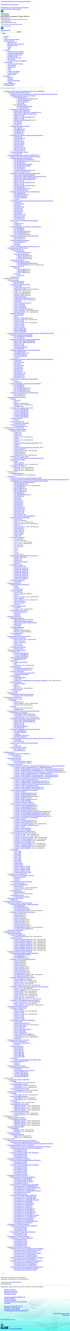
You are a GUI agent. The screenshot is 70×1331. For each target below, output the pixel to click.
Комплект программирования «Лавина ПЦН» (27, 1059)
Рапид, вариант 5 (19, 599)
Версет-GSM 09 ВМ (20, 331)
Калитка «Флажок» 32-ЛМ (22, 868)
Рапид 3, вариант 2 (19, 596)
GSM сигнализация (13, 280)
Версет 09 (17, 470)
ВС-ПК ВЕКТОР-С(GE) (21, 907)
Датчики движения (16, 590)
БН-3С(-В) (17, 400)
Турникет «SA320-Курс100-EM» (23, 810)
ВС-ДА (16, 316)
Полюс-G (17, 587)
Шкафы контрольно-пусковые (19, 1104)
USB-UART (17, 679)
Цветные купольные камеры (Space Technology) (25, 1152)
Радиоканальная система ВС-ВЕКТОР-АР (16, 1310)
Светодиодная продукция (11, 39)
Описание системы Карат (15, 54)
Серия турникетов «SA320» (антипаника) (23, 804)
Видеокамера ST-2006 (20, 1174)
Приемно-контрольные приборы (17, 429)
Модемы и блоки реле (17, 266)
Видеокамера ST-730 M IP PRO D (24, 1204)
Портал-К (17, 878)
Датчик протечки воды (21, 426)
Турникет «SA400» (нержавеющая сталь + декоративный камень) (33, 767)
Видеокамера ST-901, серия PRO (23, 1181)
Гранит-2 (17, 437)
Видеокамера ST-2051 (20, 1149)
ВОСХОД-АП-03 (19, 144)
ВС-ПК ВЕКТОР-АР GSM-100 (23, 164)
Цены (5, 38)
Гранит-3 (17, 438)
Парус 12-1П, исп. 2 (20, 642)
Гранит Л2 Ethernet (16, 938)
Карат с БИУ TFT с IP (20, 985)
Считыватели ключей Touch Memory (21, 881)
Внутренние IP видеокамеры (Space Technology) (25, 1184)
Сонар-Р (16, 199)
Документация (12, 65)
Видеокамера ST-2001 (20, 1157)
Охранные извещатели (14, 583)
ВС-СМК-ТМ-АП (19, 129)
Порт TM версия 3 (19, 883)
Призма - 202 (18, 560)
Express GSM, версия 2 (21, 287)
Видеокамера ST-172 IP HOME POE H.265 (26, 1215)
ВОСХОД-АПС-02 (19, 149)
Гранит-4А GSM (19, 322)
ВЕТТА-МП (21, 269)
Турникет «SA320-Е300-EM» (22, 807)
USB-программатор (20, 677)
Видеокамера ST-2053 (20, 1151)
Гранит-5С (17, 915)
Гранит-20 (17, 452)
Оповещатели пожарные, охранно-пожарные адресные (27, 135)
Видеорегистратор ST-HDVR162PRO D (26, 1256)
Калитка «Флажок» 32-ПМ (22, 866)
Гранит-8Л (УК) (19, 994)
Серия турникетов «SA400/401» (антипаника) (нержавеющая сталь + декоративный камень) (38, 765)
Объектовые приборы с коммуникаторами (20, 903)
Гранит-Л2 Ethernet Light (21, 936)
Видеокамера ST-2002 (20, 1155)
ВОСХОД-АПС (18, 146)
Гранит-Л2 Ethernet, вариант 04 (23, 944)
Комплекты (14, 900)
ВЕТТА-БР (21, 103)
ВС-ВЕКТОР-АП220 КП (25, 106)
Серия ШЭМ (14, 1128)
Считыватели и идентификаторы (17, 874)
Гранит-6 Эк (18, 433)
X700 (15, 292)
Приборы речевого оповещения (20, 517)
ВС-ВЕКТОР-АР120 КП (21, 159)
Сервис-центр (12, 74)
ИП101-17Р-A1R (19, 181)
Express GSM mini (19, 312)
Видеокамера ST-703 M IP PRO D (24, 1213)
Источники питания (10, 1294)
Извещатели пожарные (11, 1292)
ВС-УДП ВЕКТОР (19, 188)
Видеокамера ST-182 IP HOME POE (24, 1209)
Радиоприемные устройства (19, 712)
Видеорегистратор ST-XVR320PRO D (25, 1259)
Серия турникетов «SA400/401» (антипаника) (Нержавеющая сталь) (31, 778)
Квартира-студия (12, 45)
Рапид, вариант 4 (19, 598)
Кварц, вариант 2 (19, 464)
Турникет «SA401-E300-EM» (22, 799)
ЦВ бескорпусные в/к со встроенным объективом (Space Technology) (31, 1146)
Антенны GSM (15, 651)
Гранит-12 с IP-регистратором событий (25, 447)
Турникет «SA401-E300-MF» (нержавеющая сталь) (29, 788)
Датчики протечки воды (18, 424)
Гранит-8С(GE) (18, 922)
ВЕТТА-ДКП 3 (22, 258)
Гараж (9, 47)
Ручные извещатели (17, 633)
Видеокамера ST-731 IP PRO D (23, 1207)
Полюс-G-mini (18, 589)
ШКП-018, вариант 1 (20, 1108)
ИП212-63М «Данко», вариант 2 (23, 621)
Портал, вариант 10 (20, 877)
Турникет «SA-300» (20, 834)
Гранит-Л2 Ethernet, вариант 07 (23, 948)
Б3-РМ (16, 223)
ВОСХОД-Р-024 (19, 204)
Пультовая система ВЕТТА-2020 (13, 1306)
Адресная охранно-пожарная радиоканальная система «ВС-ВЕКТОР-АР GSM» (31, 333)
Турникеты (7, 1303)
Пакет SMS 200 (18, 1049)
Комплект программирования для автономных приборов (31, 680)
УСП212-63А (18, 475)
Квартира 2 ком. (12, 42)
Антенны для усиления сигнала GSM (22, 408)
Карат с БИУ (18, 1082)
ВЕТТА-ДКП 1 (22, 255)
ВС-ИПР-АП (18, 121)
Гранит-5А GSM (19, 324)
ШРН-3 (16, 1137)
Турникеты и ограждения (15, 764)
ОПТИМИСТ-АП (19, 130)
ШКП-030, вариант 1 (20, 1110)
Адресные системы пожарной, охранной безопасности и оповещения (24, 91)
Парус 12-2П (18, 644)
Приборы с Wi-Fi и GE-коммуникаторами (23, 912)
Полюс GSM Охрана (20, 296)
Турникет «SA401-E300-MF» (22, 801)
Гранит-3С (17, 913)
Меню (4, 33)
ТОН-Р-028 (17, 202)
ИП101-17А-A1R (19, 115)
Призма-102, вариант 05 (21, 574)
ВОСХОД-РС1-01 (19, 216)
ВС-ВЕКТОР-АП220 (20, 105)
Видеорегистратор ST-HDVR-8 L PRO (25, 1270)
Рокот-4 (16, 528)
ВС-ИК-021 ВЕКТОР (20, 196)
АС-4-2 (16, 552)
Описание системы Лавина (15, 53)
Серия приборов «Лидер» (15, 698)
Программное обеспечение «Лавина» (18, 1040)
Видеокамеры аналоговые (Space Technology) (21, 1145)
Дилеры (10, 82)
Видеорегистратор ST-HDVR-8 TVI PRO (26, 1268)
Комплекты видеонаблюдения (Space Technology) (22, 1140)
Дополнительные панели (21, 254)
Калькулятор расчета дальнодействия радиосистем (25, 156)
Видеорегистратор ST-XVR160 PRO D (25, 1254)
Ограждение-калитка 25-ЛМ (22, 872)
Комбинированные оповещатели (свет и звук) (24, 555)
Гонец (16, 586)
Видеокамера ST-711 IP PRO (22, 1192)
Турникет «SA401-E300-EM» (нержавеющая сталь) (29, 787)
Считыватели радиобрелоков (19, 884)
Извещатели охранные (10, 1291)
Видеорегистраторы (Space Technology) (19, 1247)
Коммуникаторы (16, 666)
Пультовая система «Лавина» (12, 931)
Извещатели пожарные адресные (20, 109)
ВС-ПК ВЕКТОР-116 (20, 161)
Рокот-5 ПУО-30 (19, 531)
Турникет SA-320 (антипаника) (23, 805)
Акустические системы (18, 537)
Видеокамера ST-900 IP (21, 1183)
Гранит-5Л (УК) (19, 992)
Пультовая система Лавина (12, 1309)
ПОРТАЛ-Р (17, 225)
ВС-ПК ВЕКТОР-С (20, 162)
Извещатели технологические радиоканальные (24, 235)
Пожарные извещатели (14, 616)
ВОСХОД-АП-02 (19, 143)
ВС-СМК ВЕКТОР (19, 193)
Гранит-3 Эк (18, 432)
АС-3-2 (16, 546)
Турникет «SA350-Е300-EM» (22, 820)
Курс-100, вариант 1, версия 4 (23, 761)
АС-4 (15, 551)
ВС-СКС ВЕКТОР (19, 234)
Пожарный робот (13, 692)
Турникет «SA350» (19, 819)
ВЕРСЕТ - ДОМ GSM (20, 318)
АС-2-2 (16, 540)
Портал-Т (17, 1064)
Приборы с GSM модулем (18, 1008)
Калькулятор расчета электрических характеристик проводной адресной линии (34, 94)
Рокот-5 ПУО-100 (19, 529)
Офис (9, 48)
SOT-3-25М (17, 860)
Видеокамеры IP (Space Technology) (18, 1175)
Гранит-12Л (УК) (19, 995)
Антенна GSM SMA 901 (21, 409)
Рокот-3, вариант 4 (19, 526)
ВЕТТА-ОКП (22, 252)
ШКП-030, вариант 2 (20, 1125)
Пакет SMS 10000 (19, 1056)
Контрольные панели (17, 249)
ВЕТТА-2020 (11, 59)
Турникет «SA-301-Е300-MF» (23, 843)
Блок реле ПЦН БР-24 (20, 662)
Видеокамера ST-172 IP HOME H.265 (25, 1196)
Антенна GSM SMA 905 (21, 412)
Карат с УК (17, 997)
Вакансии (11, 1)
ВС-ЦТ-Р (17, 239)
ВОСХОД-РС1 (18, 213)
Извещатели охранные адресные (20, 126)
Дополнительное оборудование (20, 240)
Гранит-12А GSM (19, 327)
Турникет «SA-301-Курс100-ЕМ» (24, 837)
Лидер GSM (17, 756)
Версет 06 (17, 469)
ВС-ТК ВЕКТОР (19, 229)
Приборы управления (17, 473)
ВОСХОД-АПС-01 (19, 147)
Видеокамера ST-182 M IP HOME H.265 (26, 1221)
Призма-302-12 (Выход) (21, 561)
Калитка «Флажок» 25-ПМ (22, 869)
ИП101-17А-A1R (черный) (22, 117)
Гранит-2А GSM (19, 319)
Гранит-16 (17, 449)
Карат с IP (17, 983)
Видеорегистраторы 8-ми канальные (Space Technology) (27, 1267)
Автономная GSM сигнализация (20, 284)
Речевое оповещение (10, 1300)
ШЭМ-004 (17, 1129)
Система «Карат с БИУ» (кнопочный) (18, 1079)
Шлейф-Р (17, 659)
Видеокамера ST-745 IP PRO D (23, 1222)
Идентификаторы (16, 890)
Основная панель (19, 251)
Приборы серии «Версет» (18, 465)
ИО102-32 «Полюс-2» (20, 612)
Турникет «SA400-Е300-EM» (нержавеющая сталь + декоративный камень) (36, 769)
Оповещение (11, 476)
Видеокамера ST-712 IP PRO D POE (24, 1189)
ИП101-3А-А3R (19, 631)
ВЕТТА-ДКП (22, 100)
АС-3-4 (16, 549)
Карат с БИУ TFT (19, 1094)
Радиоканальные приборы (22, 261)
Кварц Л (16, 988)
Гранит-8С (17, 916)
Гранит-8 (17, 444)
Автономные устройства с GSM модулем (23, 1020)
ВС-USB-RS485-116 (20, 242)
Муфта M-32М (18, 863)
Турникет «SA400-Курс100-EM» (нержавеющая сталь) (30, 784)
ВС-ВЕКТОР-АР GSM (14, 57)
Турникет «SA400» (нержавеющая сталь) (26, 779)
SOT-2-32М (17, 852)
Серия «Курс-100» (16, 759)
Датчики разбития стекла (18, 606)
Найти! (19, 31)
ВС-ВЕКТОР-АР (12, 56)
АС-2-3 (16, 542)
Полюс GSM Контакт (20, 307)
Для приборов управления (18, 1119)
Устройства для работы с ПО (19, 1061)
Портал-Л (17, 1062)
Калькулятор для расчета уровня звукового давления (26, 478)
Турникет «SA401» (19, 797)
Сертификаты (12, 67)
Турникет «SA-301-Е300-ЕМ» (23, 840)
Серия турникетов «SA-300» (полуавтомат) (23, 832)
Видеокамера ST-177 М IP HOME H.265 (26, 1186)
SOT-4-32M (17, 861)
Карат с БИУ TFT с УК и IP (22, 1005)
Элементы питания (16, 418)
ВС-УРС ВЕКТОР (23, 101)
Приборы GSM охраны (17, 313)
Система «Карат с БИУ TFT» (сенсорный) (20, 1091)
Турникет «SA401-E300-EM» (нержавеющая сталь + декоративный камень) (36, 775)
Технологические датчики (18, 747)
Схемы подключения (14, 71)
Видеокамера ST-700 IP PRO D (23, 1206)
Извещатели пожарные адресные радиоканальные (25, 173)
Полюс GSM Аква (19, 304)
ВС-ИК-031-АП (19, 132)
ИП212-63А (17, 624)
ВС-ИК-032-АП (19, 133)
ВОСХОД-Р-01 (18, 208)
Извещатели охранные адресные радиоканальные (25, 191)
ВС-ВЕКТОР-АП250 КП (25, 98)
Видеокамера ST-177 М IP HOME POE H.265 (27, 1187)
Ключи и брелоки (16, 682)
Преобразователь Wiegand (21, 896)
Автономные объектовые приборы (18, 1006)
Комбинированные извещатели (20, 584)
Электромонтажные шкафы (16, 1126)
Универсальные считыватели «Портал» (22, 875)
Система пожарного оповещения (17, 60)
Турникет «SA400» (19, 791)
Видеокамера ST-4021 (20, 1169)
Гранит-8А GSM (19, 325)
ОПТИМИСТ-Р (18, 194)
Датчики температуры (17, 421)
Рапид (16, 592)
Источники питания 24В (18, 647)
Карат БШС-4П (18, 1087)
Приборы (13, 700)
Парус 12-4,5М (18, 645)
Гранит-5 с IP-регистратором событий (25, 443)
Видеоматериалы (9, 85)
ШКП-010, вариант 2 (20, 1122)
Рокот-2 (16, 520)
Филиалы (10, 79)
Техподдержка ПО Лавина (15, 63)
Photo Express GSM (19, 289)
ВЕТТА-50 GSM (19, 283)
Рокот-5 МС (17, 536)
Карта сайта (65, 1315)
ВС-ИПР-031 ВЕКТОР (21, 190)
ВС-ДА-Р (17, 237)
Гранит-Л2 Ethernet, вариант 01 (23, 939)
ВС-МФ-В (17, 245)
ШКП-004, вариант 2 (20, 1120)
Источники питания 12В (18, 638)
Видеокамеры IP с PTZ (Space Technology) (23, 1177)
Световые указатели (17, 564)
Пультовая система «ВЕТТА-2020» (18, 248)
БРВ (15, 663)
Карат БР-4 (17, 665)
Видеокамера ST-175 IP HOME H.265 (25, 1198)
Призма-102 (17, 566)
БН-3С (16, 401)
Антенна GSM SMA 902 (21, 411)
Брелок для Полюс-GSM (21, 403)
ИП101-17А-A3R (19, 118)
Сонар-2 (16, 609)
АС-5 (15, 554)
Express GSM (18, 286)
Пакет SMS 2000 (19, 1053)
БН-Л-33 (16, 405)
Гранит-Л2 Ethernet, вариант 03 (23, 942)
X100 (15, 290)
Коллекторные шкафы (14, 1133)
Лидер (16, 702)
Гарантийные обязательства (61, 1313)
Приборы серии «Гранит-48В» (20, 456)
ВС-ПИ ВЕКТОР (19, 187)
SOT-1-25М (17, 857)
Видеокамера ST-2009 (20, 1171)
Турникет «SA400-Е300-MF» (22, 794)
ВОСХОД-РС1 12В (20, 214)
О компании (4, 1)
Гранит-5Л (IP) (18, 980)
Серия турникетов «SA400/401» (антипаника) (24, 790)
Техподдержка (8, 62)
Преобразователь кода (17, 895)
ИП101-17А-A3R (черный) (22, 120)
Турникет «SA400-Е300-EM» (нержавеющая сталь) (29, 781)
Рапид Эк (17, 604)
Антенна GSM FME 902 (21, 415)
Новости (28, 1)
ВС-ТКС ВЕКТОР (19, 231)
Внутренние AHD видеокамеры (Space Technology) (26, 1160)
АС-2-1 (16, 539)
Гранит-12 (17, 446)
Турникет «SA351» (19, 826)
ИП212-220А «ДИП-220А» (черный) (25, 112)
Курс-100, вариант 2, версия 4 (23, 762)
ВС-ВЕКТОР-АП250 (20, 97)
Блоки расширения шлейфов (19, 657)
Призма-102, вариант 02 (21, 569)
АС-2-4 (16, 543)
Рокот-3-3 (17, 525)
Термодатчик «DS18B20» (21, 423)
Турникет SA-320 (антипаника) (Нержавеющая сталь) (30, 811)
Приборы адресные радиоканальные (21, 158)
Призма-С (17, 563)
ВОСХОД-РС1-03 (19, 219)
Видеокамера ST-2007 (20, 1172)
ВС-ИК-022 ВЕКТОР (20, 197)
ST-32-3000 (17, 855)
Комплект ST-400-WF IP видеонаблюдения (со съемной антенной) (33, 1143)
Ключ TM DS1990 (19, 683)
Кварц (16, 461)
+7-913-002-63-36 (6, 21)
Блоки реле (14, 660)
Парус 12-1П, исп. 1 (20, 641)
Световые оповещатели (18, 580)
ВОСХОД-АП (18, 140)
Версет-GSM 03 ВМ (20, 328)
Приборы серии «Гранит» (18, 430)
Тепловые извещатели (17, 627)
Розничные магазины (14, 80)
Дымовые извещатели (17, 618)
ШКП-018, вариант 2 (20, 1123)
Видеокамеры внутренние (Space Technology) (24, 1225)
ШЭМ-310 (17, 1131)
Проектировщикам (19, 1)
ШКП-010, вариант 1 (20, 1107)
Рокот (16, 519)
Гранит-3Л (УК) (19, 991)
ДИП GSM (17, 301)
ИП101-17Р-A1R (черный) (22, 182)
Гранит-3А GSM (19, 321)
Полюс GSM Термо (20, 306)
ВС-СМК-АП (18, 127)
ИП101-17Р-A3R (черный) (22, 185)
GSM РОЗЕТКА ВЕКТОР (22, 170)
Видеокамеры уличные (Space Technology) (23, 1232)
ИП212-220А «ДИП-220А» (22, 111)
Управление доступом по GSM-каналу (19, 753)
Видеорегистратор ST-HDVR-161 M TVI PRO (27, 1250)
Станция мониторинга (17, 281)
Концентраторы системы (15, 933)
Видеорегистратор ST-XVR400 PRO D (25, 1265)
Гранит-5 (17, 441)
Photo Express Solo (19, 603)
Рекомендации (15, 277)
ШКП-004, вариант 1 (20, 1105)
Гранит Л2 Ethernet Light (18, 935)
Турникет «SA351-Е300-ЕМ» (22, 828)
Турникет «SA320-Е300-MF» (22, 808)
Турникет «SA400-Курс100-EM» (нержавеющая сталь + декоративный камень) (37, 772)
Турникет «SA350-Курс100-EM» (23, 825)
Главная (6, 36)
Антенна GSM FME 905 (21, 417)
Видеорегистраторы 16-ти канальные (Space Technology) (27, 1248)
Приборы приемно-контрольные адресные (23, 95)
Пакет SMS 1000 (19, 1052)
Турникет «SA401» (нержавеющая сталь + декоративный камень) (33, 773)
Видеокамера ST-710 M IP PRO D (24, 1203)
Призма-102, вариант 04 (21, 572)
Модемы (16, 267)
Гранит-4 (17, 440)
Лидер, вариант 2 (19, 703)
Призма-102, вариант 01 (21, 567)
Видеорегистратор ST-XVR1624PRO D (25, 1251)
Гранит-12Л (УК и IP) (20, 1002)
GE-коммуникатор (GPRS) (22, 910)
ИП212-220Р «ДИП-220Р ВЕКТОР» (24, 175)
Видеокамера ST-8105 (20, 1193)
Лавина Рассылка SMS (21, 1043)
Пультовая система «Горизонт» (13, 901)
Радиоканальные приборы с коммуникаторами (24, 904)
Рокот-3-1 (17, 522)
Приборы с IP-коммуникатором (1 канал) (23, 977)
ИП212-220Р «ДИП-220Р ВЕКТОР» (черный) (27, 176)
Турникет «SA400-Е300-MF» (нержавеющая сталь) (29, 782)
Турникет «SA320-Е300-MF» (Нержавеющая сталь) (29, 814)
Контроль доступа (9, 752)
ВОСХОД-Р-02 (18, 210)
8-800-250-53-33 (5, 18)
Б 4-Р (15, 222)
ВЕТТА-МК (21, 272)
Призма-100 (17, 581)
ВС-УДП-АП (18, 123)
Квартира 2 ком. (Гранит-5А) (16, 44)
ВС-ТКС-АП (18, 153)
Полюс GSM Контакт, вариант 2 (23, 309)
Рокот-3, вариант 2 (19, 523)
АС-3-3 (16, 548)
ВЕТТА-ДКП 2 (22, 257)
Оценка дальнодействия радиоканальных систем (25, 246)
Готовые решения (9, 41)
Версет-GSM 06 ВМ (20, 330)
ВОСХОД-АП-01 (19, 141)
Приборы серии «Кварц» (18, 459)
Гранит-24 (17, 453)
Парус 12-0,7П (18, 639)
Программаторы (15, 676)
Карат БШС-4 (18, 1085)
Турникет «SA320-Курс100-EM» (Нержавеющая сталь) (30, 816)
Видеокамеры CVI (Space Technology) (18, 1236)
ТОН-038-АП (18, 136)
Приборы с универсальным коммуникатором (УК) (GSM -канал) (30, 986)
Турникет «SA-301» (20, 836)
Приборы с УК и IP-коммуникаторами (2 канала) (25, 1000)
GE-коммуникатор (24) (21, 668)
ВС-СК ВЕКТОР (19, 232)
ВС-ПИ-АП (17, 124)
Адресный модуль (19, 1090)
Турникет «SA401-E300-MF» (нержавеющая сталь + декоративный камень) (36, 776)
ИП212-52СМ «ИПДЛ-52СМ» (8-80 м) (25, 114)
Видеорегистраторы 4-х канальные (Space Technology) (27, 1260)
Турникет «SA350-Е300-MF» (22, 822)
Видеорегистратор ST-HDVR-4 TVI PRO (26, 1262)
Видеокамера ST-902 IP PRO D (23, 1178)
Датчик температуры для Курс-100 (24, 673)
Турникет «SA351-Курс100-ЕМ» (23, 823)
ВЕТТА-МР (21, 271)
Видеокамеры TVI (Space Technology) (18, 1224)
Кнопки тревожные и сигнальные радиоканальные (26, 226)
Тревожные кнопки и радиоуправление (15, 1301)
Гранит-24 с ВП (18, 455)
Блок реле (17, 274)
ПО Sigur (17, 1044)
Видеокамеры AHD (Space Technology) (19, 1158)
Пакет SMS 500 (18, 1050)
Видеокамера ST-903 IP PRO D (23, 1180)
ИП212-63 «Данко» (20, 619)
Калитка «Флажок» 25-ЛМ (22, 871)
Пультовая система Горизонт (16, 51)
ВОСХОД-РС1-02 (19, 217)
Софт (9, 70)
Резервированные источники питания (19, 636)
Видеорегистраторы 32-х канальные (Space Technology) (27, 1257)
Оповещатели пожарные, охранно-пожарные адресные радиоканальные (32, 200)
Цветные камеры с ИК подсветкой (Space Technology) (26, 1148)
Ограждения (14, 849)
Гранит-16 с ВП (18, 450)
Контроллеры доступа (14, 758)
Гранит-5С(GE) (18, 921)
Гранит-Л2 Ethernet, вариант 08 (23, 950)
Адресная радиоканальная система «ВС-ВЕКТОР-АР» (23, 155)
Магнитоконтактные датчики (19, 610)
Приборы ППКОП (9, 1298)
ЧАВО (9, 68)
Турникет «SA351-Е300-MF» (22, 829)
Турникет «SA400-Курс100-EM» (23, 796)
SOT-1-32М (17, 851)
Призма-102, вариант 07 (21, 577)
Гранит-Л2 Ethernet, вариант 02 (23, 941)
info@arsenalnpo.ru (6, 1283)
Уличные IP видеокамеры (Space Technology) (24, 1195)
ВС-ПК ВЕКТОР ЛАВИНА (22, 165)
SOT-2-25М (17, 858)
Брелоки (13, 398)
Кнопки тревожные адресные (19, 152)
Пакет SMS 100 (18, 1047)
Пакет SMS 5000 (19, 1055)
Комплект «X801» (19, 295)
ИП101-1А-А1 (18, 628)
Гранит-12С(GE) (19, 924)
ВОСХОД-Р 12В (19, 207)
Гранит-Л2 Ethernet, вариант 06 (23, 947)
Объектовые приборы (17, 260)
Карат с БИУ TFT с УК (21, 998)
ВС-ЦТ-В (17, 243)
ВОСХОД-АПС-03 (19, 150)
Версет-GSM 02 (18, 315)
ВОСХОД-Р (17, 205)
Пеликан (16, 695)
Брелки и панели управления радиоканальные (24, 220)
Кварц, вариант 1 (19, 462)
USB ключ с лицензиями (18, 1041)
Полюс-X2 (17, 615)
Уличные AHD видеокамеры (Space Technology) (25, 1165)
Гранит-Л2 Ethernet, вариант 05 (23, 945)
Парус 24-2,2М (18, 648)
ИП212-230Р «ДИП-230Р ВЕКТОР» (24, 179)
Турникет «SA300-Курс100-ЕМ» (23, 845)
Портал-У (17, 880)
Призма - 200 (18, 557)
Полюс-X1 (17, 613)
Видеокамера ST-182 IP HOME (23, 1201)
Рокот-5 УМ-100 (19, 532)
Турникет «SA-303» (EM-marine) (23, 839)
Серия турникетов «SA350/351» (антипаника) (24, 817)
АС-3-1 (16, 545)
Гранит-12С (17, 918)
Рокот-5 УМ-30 (18, 534)
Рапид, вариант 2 (19, 593)
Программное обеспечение (15, 898)
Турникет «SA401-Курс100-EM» (23, 802)
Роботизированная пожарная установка (22, 694)
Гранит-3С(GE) (18, 919)
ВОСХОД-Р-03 (18, 211)
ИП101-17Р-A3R (19, 184)
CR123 (16, 420)
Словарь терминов (13, 73)
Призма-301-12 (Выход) (21, 578)
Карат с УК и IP (19, 1003)
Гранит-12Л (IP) (19, 982)
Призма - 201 (18, 558)
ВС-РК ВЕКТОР (19, 228)
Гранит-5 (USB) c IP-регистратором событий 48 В (28, 458)
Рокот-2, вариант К (19, 1114)
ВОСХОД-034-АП (19, 138)
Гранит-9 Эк (18, 435)
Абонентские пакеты (17, 1046)
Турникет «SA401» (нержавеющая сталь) (26, 785)
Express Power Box (19, 310)
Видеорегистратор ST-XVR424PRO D (25, 1263)
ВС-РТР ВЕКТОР (19, 168)
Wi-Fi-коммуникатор (20, 670)
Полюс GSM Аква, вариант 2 (22, 302)
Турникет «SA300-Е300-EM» (22, 846)
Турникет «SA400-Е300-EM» (22, 793)
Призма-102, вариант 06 (21, 575)
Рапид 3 (16, 595)
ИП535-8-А (17, 635)
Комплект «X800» (19, 172)
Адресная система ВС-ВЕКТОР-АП (14, 1297)
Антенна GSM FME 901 (21, 414)
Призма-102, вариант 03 (21, 571)
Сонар (16, 607)
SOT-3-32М (17, 854)
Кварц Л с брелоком (20, 989)
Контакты (7, 76)
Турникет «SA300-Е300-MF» (22, 848)
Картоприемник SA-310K (21, 831)
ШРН (16, 1136)
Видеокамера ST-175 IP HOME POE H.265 (26, 1200)
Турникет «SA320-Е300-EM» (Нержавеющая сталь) (29, 813)
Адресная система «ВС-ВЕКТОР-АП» (19, 92)
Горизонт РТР (18, 1072)
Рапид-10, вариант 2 (20, 601)
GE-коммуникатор (19, 909)
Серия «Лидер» (15, 755)
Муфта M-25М (18, 864)
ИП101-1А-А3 (18, 630)
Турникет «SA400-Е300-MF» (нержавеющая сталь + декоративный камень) (36, 770)
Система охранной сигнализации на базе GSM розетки (24, 711)
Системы (6, 50)
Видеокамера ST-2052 (20, 1154)
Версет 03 (17, 467)
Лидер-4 (16, 705)
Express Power (18, 299)
